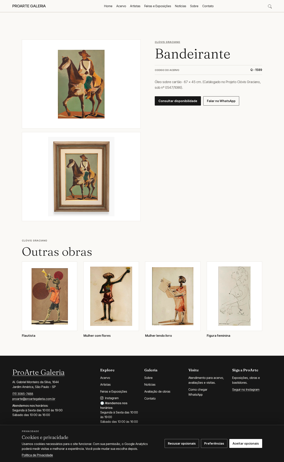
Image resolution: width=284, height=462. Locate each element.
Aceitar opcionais (246, 443)
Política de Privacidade (37, 455)
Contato (208, 6)
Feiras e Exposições (157, 6)
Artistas (135, 6)
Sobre (194, 6)
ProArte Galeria (38, 372)
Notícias (180, 6)
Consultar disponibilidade (177, 101)
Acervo (121, 6)
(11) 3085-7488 (22, 394)
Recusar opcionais (182, 443)
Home (108, 6)
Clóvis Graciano (167, 42)
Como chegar (197, 389)
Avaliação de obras (157, 391)
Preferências (214, 443)
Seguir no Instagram (245, 389)
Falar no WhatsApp (221, 101)
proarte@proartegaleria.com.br (33, 399)
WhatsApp (195, 394)
